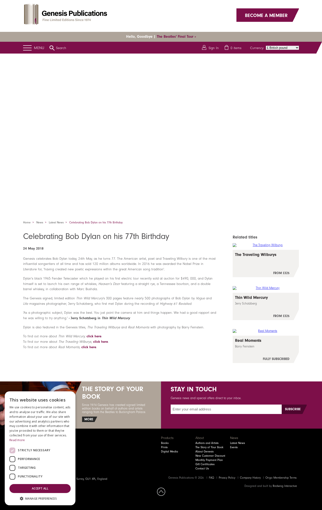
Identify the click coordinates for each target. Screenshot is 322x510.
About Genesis (204, 451)
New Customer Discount (210, 455)
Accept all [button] (40, 488)
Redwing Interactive (285, 486)
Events (234, 447)
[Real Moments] (266, 349)
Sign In (214, 48)
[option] (161, 131)
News (39, 222)
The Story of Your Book (209, 447)
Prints (164, 447)
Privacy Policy (227, 477)
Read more (17, 440)
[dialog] (40, 448)
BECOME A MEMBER (266, 15)
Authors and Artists (207, 443)
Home (27, 222)
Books (165, 443)
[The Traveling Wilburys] (266, 263)
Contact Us (202, 468)
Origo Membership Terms (281, 477)
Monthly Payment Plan (209, 460)
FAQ (211, 477)
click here (94, 336)
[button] (40, 498)
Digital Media (169, 451)
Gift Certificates (205, 464)
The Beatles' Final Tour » (176, 36)
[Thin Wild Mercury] (266, 306)
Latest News (56, 222)
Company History (250, 477)
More (88, 419)
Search (61, 48)
